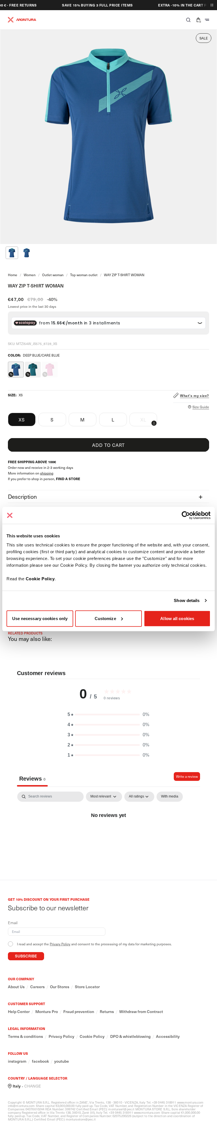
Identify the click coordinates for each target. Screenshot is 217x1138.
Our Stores (59, 986)
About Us (16, 986)
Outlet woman (53, 274)
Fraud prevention (78, 1011)
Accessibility (168, 1036)
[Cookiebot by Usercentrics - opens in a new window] (186, 515)
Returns (107, 1011)
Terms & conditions (25, 1036)
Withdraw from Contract (141, 1011)
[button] (188, 19)
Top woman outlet (83, 274)
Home (12, 274)
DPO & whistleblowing (130, 1036)
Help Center (19, 1011)
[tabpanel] (108, 834)
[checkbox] (170, 797)
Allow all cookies (177, 618)
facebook (40, 1061)
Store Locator (87, 986)
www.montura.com (190, 1102)
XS (22, 419)
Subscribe (26, 956)
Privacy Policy (60, 943)
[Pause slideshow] (212, 5)
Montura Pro (46, 1011)
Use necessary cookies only (40, 618)
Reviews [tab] (32, 778)
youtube (61, 1061)
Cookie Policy (40, 578)
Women (30, 274)
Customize (105, 618)
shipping (46, 473)
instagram (17, 1061)
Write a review (187, 776)
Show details (186, 600)
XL (148, 421)
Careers (37, 986)
